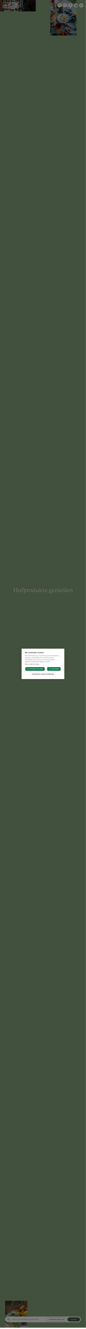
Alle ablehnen (54, 669)
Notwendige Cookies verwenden (43, 674)
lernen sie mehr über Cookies (32, 664)
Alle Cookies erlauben (35, 669)
